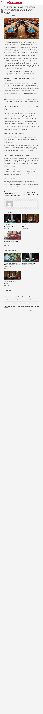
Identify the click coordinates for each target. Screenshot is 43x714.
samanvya (19, 15)
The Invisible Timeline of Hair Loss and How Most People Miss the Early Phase (20, 303)
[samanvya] (9, 204)
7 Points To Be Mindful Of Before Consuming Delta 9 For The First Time (12, 264)
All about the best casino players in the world (10, 225)
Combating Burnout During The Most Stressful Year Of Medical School (19, 299)
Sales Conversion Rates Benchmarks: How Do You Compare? (17, 296)
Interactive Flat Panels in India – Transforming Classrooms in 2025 (18, 310)
